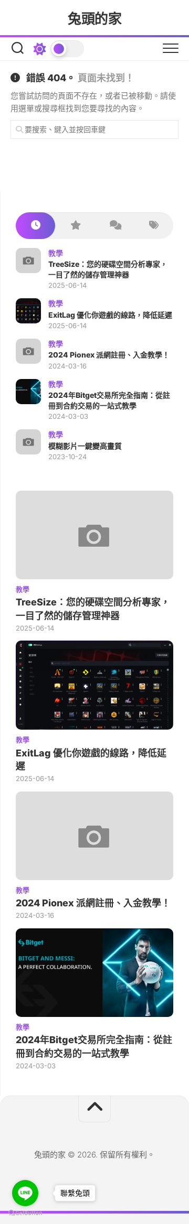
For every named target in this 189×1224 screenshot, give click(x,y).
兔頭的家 (94, 18)
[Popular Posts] (74, 225)
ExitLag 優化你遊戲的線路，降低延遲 (110, 314)
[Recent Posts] (35, 225)
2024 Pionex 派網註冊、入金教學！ (109, 354)
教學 (55, 252)
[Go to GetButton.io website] (25, 1213)
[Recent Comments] (114, 225)
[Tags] (153, 225)
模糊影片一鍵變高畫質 (85, 445)
